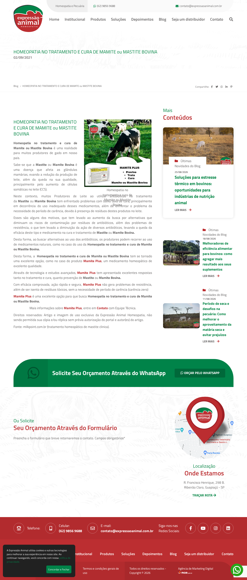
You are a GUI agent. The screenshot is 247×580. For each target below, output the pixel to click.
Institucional (75, 19)
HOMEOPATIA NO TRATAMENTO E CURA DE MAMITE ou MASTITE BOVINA (62, 86)
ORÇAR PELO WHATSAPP (201, 372)
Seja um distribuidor (188, 19)
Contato (216, 19)
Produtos (98, 19)
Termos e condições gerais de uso (101, 570)
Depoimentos (142, 19)
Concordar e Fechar (58, 569)
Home (54, 19)
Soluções (118, 19)
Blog (162, 19)
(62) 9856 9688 (106, 6)
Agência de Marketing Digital (195, 568)
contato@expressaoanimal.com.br (200, 6)
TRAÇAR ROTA (202, 495)
